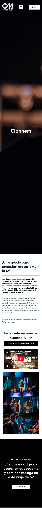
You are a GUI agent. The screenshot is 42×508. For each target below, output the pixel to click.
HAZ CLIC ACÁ (21, 487)
